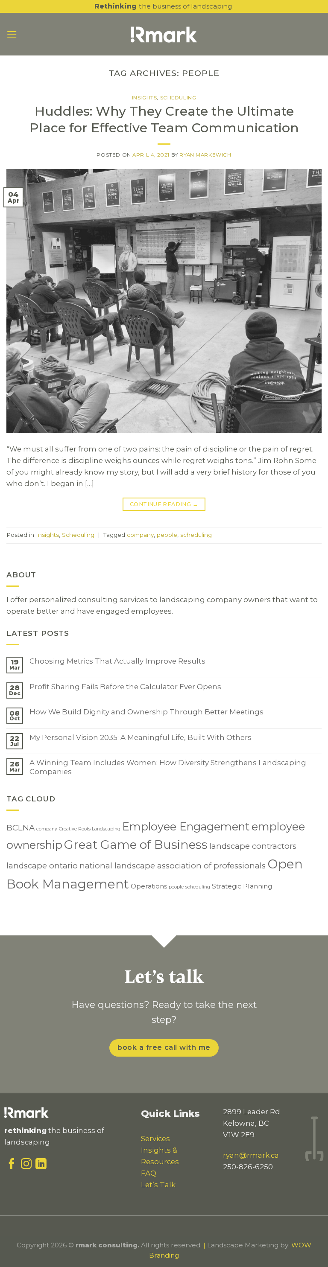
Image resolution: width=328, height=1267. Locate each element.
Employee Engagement (186, 826)
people (167, 534)
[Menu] (12, 34)
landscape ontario (42, 866)
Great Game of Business (136, 844)
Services (155, 1138)
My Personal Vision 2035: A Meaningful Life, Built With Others (140, 737)
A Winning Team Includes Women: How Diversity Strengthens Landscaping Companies (167, 766)
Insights (144, 98)
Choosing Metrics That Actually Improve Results (117, 661)
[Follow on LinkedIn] (41, 1166)
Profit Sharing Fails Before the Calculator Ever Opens (125, 686)
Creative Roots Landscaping (89, 829)
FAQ (148, 1173)
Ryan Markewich (205, 155)
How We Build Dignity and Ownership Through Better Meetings (146, 712)
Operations (149, 886)
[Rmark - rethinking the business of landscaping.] (164, 34)
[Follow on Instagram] (26, 1166)
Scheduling (178, 98)
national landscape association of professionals (172, 866)
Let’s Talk (158, 1184)
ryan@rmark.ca (251, 1155)
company (140, 534)
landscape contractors (252, 846)
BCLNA (20, 828)
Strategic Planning (242, 886)
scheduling (196, 534)
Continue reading (164, 504)
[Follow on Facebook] (11, 1166)
